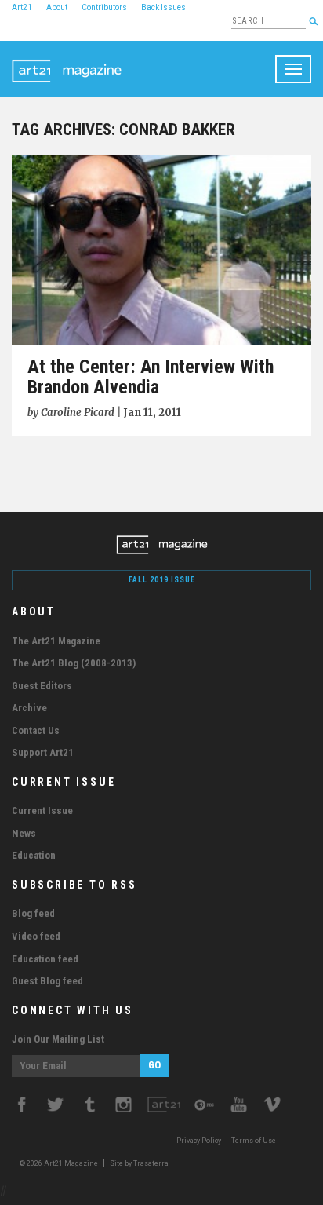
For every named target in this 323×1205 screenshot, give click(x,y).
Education (34, 855)
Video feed (36, 936)
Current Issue (42, 810)
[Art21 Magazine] (67, 60)
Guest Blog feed (47, 981)
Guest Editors (42, 686)
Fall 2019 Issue (162, 579)
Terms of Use (253, 1141)
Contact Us (36, 730)
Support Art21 (43, 752)
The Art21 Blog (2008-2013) (74, 663)
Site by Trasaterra (139, 1163)
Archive (29, 708)
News (24, 833)
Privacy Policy (198, 1141)
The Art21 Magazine (56, 641)
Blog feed (33, 913)
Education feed (45, 959)
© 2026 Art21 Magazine (60, 1163)
